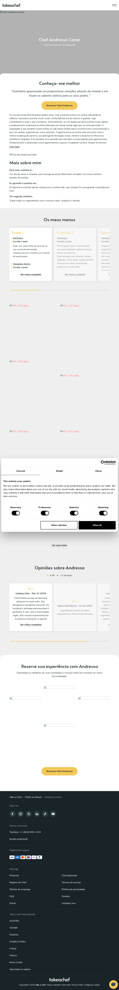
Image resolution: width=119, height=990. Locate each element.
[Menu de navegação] (114, 4)
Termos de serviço (71, 882)
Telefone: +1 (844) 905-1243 (25, 832)
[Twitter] (29, 813)
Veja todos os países (20, 969)
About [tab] (98, 471)
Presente (14, 875)
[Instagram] (21, 813)
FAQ (11, 896)
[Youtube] (53, 813)
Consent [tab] (20, 471)
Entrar (12, 903)
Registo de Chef (17, 882)
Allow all (97, 525)
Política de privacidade (73, 889)
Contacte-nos (69, 903)
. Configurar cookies (91, 985)
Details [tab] (59, 471)
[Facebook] (12, 813)
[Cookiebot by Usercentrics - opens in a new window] (103, 462)
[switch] (45, 513)
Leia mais (14, 146)
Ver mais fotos (59, 545)
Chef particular (69, 875)
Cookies (66, 896)
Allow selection (59, 525)
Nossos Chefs (77, 985)
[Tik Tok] (45, 813)
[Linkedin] (37, 813)
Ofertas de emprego (19, 889)
